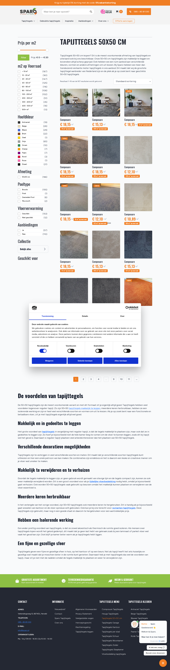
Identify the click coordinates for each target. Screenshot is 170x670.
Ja (23, 230)
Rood (24, 157)
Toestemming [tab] (48, 316)
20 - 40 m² (26, 79)
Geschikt (25, 214)
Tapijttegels (27, 21)
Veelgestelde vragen (85, 618)
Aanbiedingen (84, 21)
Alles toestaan (121, 361)
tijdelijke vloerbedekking (102, 481)
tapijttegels (48, 431)
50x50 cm (26, 177)
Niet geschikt (27, 217)
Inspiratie (69, 21)
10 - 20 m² (26, 75)
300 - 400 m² (27, 102)
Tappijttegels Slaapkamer (113, 650)
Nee (23, 234)
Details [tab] (85, 316)
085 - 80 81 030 (24, 622)
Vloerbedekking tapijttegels (114, 654)
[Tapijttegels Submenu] (35, 21)
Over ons (102, 21)
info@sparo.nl (23, 630)
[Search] (91, 11)
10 (121, 379)
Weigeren (49, 361)
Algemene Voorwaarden (86, 609)
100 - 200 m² (27, 94)
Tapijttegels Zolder (110, 645)
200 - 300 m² (27, 98)
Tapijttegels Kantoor (111, 627)
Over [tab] (122, 316)
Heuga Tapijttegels (110, 614)
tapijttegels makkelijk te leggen (84, 408)
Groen (24, 145)
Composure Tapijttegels (112, 609)
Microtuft (26, 201)
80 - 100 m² (26, 90)
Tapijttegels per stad (111, 632)
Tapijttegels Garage (110, 623)
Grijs (24, 141)
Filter (23, 57)
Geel (24, 137)
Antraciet (26, 122)
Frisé (24, 193)
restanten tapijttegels (124, 508)
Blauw (24, 130)
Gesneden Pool (28, 197)
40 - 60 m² (26, 83)
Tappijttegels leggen (84, 632)
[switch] (71, 351)
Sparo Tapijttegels (63, 618)
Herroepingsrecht (83, 623)
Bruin (24, 134)
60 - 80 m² (26, 87)
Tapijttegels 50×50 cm (112, 618)
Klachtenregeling (83, 627)
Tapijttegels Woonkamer (112, 641)
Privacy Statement (84, 614)
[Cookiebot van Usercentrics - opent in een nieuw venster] (127, 308)
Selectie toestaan (85, 361)
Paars (24, 153)
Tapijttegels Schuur (110, 636)
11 (129, 379)
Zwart (24, 164)
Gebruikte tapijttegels (50, 21)
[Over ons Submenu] (108, 21)
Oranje (24, 149)
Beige (24, 126)
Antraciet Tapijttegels (140, 609)
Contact (58, 614)
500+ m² (25, 109)
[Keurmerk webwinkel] (105, 11)
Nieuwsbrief (60, 609)
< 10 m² (25, 71)
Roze (24, 160)
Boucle (25, 190)
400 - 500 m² (27, 106)
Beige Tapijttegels (138, 614)
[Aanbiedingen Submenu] (93, 21)
